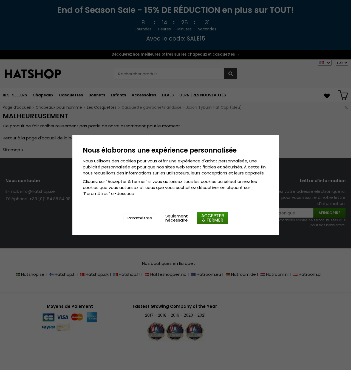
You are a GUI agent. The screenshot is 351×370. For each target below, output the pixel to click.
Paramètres (140, 218)
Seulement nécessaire (176, 218)
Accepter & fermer (212, 218)
